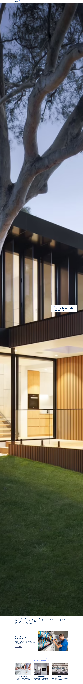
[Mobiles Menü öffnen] (67, 1)
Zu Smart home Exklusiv (41, 681)
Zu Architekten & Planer (23, 681)
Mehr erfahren (19, 646)
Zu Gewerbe (60, 681)
